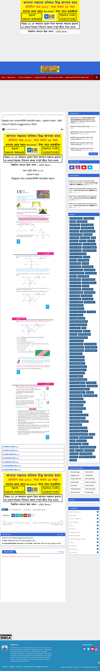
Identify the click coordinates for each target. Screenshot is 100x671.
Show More (93, 154)
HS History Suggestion (78, 383)
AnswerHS (89, 234)
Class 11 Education (90, 244)
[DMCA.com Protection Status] (6, 639)
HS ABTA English (91, 344)
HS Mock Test (92, 383)
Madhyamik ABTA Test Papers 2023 (77, 77)
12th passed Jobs (76, 489)
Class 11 (92, 241)
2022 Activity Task (77, 218)
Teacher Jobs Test (76, 479)
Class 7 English (76, 279)
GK (84, 328)
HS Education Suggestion (78, 370)
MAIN (92, 434)
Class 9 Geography (77, 302)
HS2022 (91, 392)
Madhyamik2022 (76, 424)
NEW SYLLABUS (76, 444)
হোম (2, 115)
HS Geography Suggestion (79, 379)
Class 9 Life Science (77, 305)
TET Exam (74, 457)
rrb (73, 450)
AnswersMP (75, 238)
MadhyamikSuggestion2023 (79, 434)
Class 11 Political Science (78, 254)
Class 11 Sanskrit (76, 257)
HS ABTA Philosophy (77, 350)
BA (94, 238)
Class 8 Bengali (76, 289)
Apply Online (85, 238)
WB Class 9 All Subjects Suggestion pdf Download (18, 538)
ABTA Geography (88, 225)
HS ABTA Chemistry (77, 341)
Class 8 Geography (77, 292)
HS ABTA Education (77, 344)
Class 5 (74, 260)
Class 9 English (88, 299)
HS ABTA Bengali (85, 334)
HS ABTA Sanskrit (76, 354)
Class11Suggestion (77, 315)
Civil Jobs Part (89, 472)
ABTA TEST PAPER (77, 234)
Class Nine (27, 510)
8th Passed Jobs (90, 479)
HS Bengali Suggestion (78, 363)
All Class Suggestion (25, 77)
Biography (74, 241)
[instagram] (77, 167)
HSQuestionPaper (77, 395)
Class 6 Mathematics (77, 273)
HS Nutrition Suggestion (78, 386)
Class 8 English (88, 289)
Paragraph (75, 447)
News (86, 444)
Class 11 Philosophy (90, 250)
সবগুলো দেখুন (60, 534)
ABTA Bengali (82, 221)
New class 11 (82, 441)
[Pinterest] (25, 515)
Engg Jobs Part (75, 475)
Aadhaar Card (89, 218)
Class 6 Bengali (76, 267)
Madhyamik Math (76, 412)
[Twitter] (17, 515)
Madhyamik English (77, 399)
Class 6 (86, 263)
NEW (73, 441)
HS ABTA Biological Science (79, 337)
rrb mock (80, 450)
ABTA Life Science (88, 228)
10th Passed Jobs (90, 489)
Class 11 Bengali (76, 244)
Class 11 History (76, 250)
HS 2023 (74, 334)
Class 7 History (76, 283)
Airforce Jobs (75, 482)
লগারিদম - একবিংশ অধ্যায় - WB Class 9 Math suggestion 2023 (19, 540)
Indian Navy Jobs (90, 482)
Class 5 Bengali (84, 260)
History (87, 331)
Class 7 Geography (89, 279)
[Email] (29, 515)
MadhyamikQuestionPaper (79, 428)
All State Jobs (89, 492)
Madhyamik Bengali (91, 395)
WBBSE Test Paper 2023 (88, 457)
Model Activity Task (87, 437)
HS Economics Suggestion (79, 366)
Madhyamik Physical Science (79, 415)
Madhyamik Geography (78, 402)
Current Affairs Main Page (79, 325)
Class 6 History (90, 270)
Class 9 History (90, 302)
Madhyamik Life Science (78, 408)
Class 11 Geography (90, 247)
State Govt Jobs (75, 492)
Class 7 (74, 276)
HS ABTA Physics (91, 350)
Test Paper (75, 453)
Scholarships (90, 450)
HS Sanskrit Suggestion (78, 392)
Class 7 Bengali (84, 276)
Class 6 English (88, 267)
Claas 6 (84, 241)
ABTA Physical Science (88, 231)
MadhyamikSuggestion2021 (79, 431)
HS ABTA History (91, 347)
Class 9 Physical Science (78, 312)
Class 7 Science (76, 286)
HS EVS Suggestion (77, 376)
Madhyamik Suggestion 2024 (80, 421)
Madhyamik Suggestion (78, 418)
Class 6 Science (91, 273)
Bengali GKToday (40, 77)
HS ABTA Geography (77, 347)
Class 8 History (90, 292)
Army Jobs (74, 485)
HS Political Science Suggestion (80, 389)
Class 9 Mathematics (15, 510)
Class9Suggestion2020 (10, 115)
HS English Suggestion (78, 373)
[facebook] (71, 167)
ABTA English (75, 225)
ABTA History (75, 228)
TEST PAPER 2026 (86, 453)
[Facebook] (13, 515)
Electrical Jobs (89, 485)
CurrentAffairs (76, 328)
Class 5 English (76, 263)
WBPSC (74, 460)
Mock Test (74, 437)
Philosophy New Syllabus (88, 447)
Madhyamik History (77, 405)
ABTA (73, 221)
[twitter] (89, 167)
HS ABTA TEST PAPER (78, 357)
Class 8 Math (75, 296)
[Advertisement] (49, 48)
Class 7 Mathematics (89, 283)
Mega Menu (11, 77)
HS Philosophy (93, 386)
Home (3, 77)
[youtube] (83, 167)
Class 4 (87, 257)
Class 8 (86, 286)
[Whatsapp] (21, 515)
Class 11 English (76, 247)
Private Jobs (89, 475)
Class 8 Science (87, 296)
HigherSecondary (76, 331)
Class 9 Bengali (76, 299)
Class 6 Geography (77, 270)
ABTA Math (75, 231)
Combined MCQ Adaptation (79, 321)
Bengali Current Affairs (55, 77)
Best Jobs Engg (75, 472)
